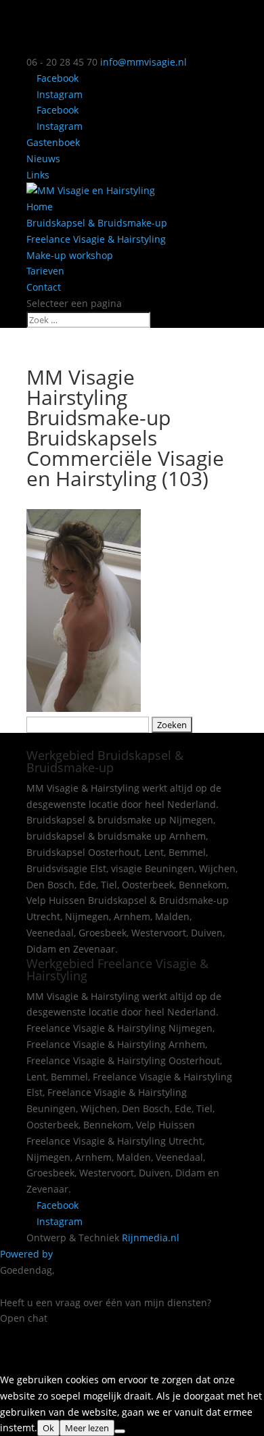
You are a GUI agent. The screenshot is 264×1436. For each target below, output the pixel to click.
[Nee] (119, 1431)
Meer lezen (87, 1428)
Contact (43, 287)
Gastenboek (53, 142)
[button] (132, 1341)
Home (39, 206)
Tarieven (45, 270)
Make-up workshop (69, 255)
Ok (48, 1428)
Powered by (28, 1253)
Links (37, 174)
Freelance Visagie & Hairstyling (96, 239)
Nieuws (43, 158)
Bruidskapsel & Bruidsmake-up (96, 222)
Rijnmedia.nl (150, 1237)
